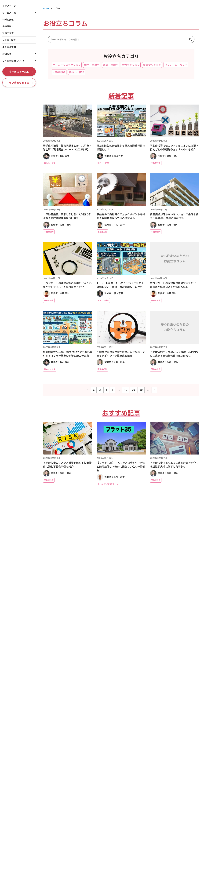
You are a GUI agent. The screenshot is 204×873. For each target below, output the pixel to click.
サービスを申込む (19, 71)
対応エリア (8, 33)
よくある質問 (9, 46)
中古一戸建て (91, 65)
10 (125, 389)
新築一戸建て (110, 65)
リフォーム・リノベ (175, 65)
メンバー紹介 (9, 40)
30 (141, 389)
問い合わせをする (19, 82)
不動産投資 (59, 72)
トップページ (9, 5)
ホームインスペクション (67, 65)
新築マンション (152, 65)
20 (133, 389)
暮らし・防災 (76, 72)
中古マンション (131, 65)
